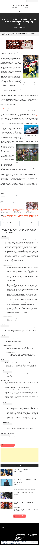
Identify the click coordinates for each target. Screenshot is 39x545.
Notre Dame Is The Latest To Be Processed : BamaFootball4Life (15, 323)
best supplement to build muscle (6, 433)
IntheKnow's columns (22, 219)
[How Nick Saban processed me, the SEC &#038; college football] (19, 205)
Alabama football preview (15, 215)
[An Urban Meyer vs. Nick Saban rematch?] (6, 205)
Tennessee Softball (7, 217)
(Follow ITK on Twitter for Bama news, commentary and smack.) (12, 190)
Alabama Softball (34, 215)
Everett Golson (13, 216)
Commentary (16, 219)
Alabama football (7, 215)
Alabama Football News (10, 219)
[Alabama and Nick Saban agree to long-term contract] (32, 205)
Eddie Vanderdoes (8, 216)
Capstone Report (19, 5)
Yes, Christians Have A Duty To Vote (24, 492)
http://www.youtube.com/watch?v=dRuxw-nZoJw (13, 338)
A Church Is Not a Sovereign (22, 469)
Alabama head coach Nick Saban (25, 215)
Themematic (31, 535)
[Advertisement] (19, 455)
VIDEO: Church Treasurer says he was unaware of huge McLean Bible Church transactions (25, 481)
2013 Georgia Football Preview (30, 222)
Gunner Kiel (19, 216)
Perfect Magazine (33, 534)
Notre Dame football (24, 216)
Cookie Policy (18, 543)
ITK (25, 27)
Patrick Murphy (30, 216)
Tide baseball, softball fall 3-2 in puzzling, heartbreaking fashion (10, 223)
